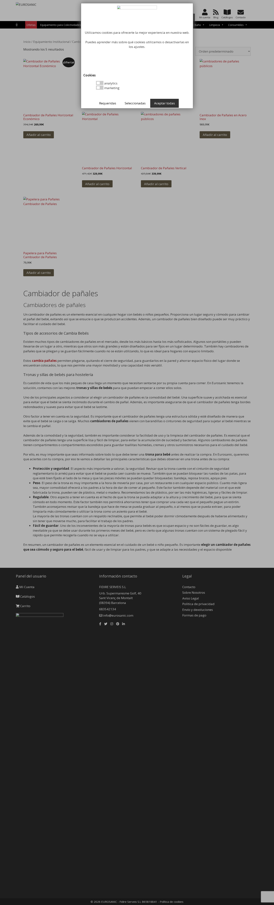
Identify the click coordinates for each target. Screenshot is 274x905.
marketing (111, 88)
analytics (110, 83)
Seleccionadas (135, 103)
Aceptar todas (164, 103)
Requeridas (107, 103)
